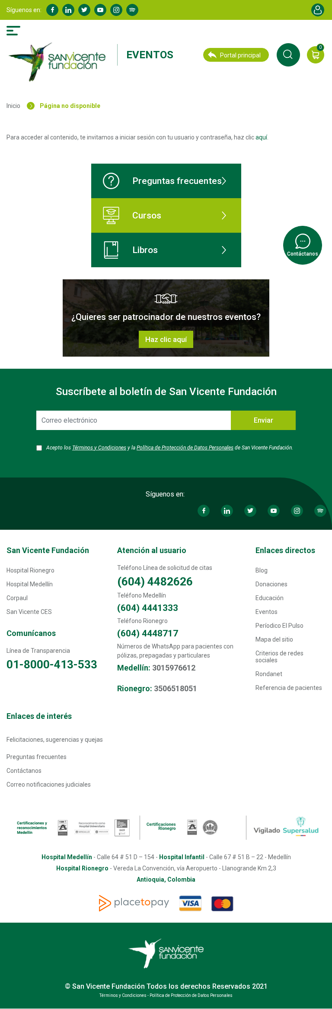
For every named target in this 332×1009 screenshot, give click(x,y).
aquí (261, 137)
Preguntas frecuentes (177, 181)
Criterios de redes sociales (279, 657)
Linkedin (68, 10)
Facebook (52, 10)
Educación (269, 598)
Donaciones (271, 584)
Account (317, 9)
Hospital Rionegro (30, 570)
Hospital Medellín (29, 584)
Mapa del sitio (274, 639)
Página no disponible (70, 105)
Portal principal (240, 55)
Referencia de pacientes (288, 687)
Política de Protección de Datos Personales (185, 448)
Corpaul (17, 598)
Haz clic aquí (166, 339)
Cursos (146, 215)
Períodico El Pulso (279, 625)
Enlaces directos (285, 550)
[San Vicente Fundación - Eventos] (59, 62)
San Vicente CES (29, 611)
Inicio (13, 105)
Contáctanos (24, 770)
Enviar (263, 420)
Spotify (132, 10)
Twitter (84, 10)
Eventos (149, 55)
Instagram (116, 10)
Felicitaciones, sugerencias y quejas (54, 739)
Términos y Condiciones (99, 448)
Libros (145, 250)
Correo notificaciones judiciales (48, 784)
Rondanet (268, 674)
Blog (261, 570)
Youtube (100, 10)
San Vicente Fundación (47, 550)
